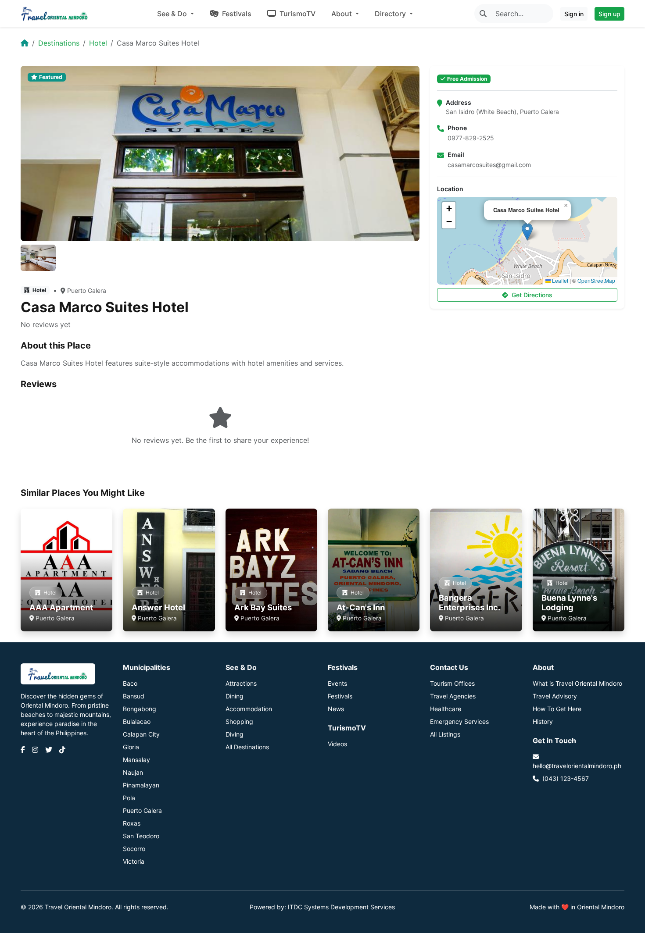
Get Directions (532, 295)
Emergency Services (459, 721)
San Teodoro (141, 836)
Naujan (133, 772)
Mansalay (136, 759)
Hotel (98, 43)
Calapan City (141, 734)
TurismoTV (296, 13)
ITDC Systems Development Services (341, 907)
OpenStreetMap (596, 280)
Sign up (609, 14)
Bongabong (139, 708)
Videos (337, 744)
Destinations (58, 43)
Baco (130, 683)
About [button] (342, 13)
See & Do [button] (173, 13)
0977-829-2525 (471, 138)
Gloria (131, 747)
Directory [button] (391, 13)
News (336, 708)
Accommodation (249, 708)
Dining (235, 696)
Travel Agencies (453, 696)
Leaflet (559, 280)
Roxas (131, 823)
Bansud (133, 696)
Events (337, 683)
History (543, 721)
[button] (527, 232)
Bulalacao (136, 721)
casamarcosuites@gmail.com (489, 164)
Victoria (133, 861)
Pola (129, 797)
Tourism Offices (452, 683)
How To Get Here (557, 708)
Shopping (239, 721)
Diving (235, 734)
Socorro (134, 848)
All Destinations (247, 747)
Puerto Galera (86, 290)
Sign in (574, 14)
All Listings (445, 734)
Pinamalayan (141, 785)
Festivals (235, 13)
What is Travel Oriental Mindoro (577, 683)
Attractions (241, 683)
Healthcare (445, 708)
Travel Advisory (555, 696)
